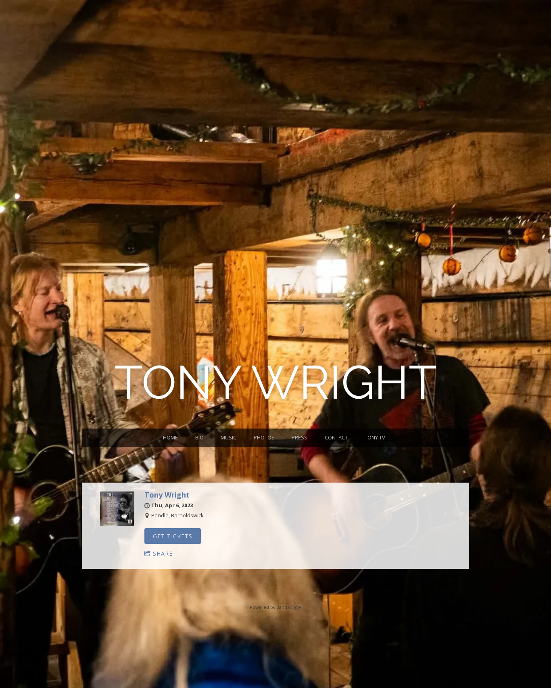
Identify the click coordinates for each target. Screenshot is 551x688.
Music (228, 437)
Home (170, 437)
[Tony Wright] (117, 523)
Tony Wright (167, 495)
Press (299, 437)
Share (163, 553)
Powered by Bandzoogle (276, 607)
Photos (264, 437)
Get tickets (172, 536)
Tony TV (375, 437)
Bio (199, 437)
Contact (336, 437)
